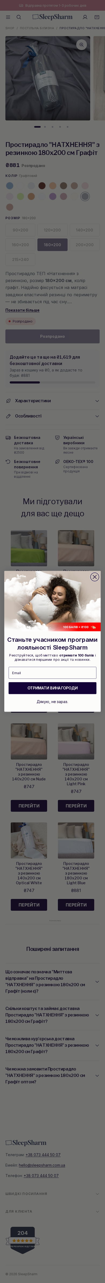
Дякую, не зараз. (52, 702)
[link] (52, 601)
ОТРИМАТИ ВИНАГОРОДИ (52, 688)
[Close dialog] (94, 577)
